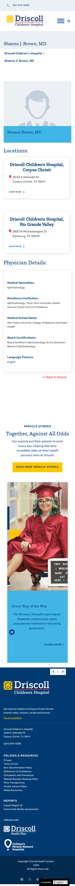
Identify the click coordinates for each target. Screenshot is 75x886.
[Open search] (68, 21)
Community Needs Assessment (21, 809)
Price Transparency (14, 783)
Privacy (8, 760)
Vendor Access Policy (15, 786)
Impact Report (11, 805)
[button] (53, 672)
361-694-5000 (21, 5)
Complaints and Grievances (19, 775)
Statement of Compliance (17, 771)
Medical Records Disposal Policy (21, 779)
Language (46, 882)
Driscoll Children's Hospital (23, 53)
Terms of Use (11, 764)
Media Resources (13, 790)
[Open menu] (60, 21)
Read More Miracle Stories (37, 467)
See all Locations (13, 718)
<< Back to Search (55, 377)
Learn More (54, 644)
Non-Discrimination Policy (18, 768)
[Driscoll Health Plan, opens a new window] (19, 830)
